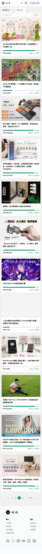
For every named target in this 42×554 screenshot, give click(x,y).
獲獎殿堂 (33, 530)
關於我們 (33, 523)
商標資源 (33, 526)
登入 (26, 3)
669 (30, 498)
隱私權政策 (9, 530)
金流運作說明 (10, 533)
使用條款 (9, 526)
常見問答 (9, 523)
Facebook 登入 (35, 3)
